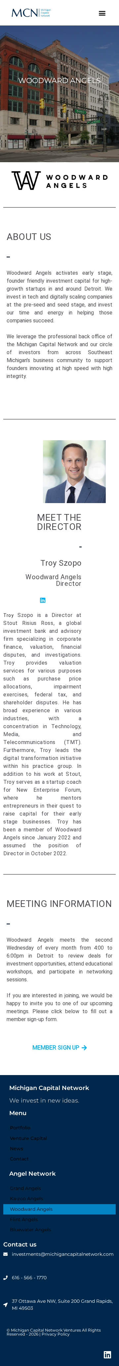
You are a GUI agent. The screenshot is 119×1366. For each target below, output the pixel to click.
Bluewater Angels (30, 1230)
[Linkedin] (107, 1354)
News (16, 1149)
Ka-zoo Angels (26, 1198)
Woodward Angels (31, 1209)
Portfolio (20, 1128)
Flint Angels (24, 1219)
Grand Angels (25, 1188)
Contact (19, 1159)
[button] (102, 12)
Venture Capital (28, 1138)
